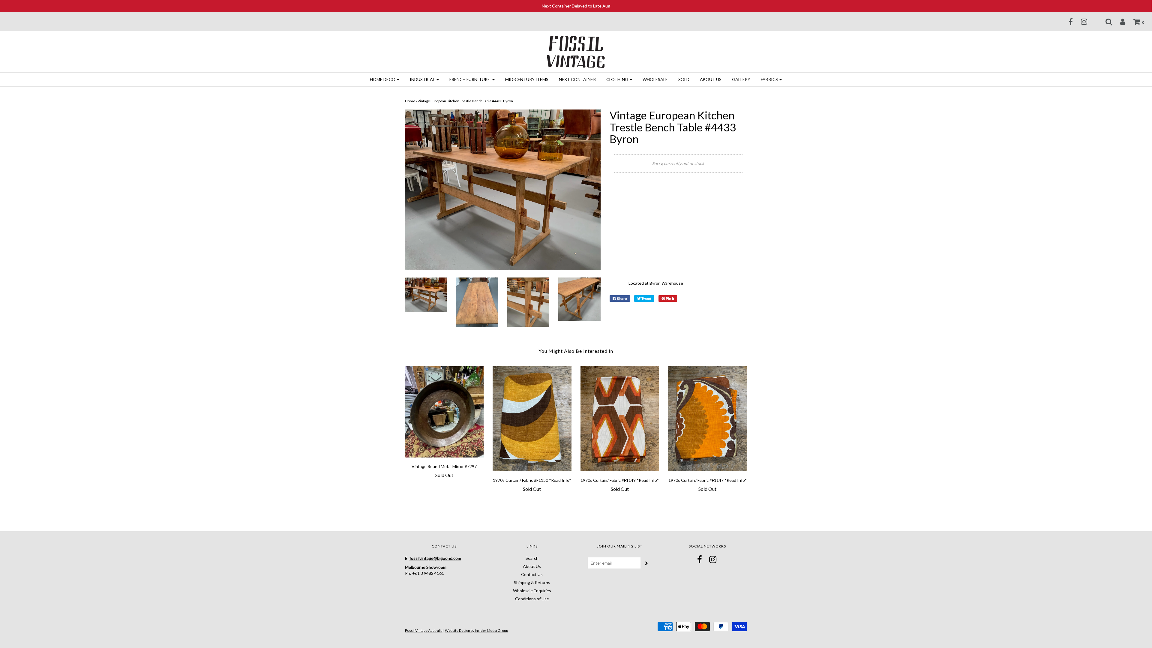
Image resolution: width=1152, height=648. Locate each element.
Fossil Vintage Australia (423, 630)
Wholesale (655, 79)
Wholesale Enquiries (532, 590)
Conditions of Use (532, 598)
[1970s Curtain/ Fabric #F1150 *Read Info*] (532, 418)
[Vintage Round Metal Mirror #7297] (444, 411)
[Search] (1105, 21)
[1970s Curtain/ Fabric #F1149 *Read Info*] (619, 418)
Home (410, 101)
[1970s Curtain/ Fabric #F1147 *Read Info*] (707, 418)
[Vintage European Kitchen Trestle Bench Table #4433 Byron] (426, 294)
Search (532, 558)
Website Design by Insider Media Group (476, 630)
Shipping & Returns (532, 582)
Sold (683, 79)
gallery (741, 79)
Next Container (577, 79)
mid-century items (526, 79)
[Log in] (1119, 21)
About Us (711, 79)
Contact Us (532, 574)
